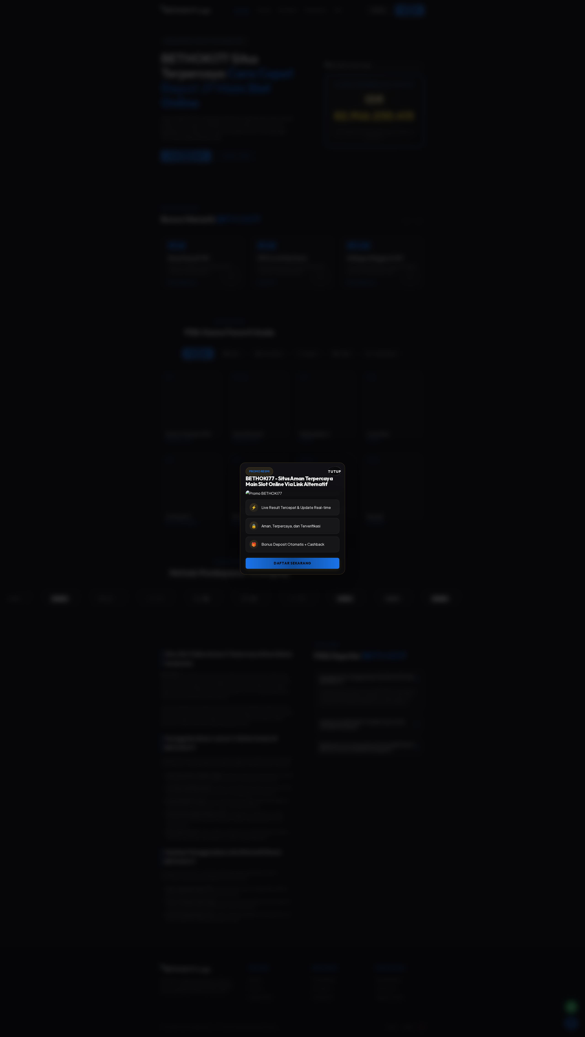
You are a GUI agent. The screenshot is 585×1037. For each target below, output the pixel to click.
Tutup (334, 471)
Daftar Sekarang (292, 563)
